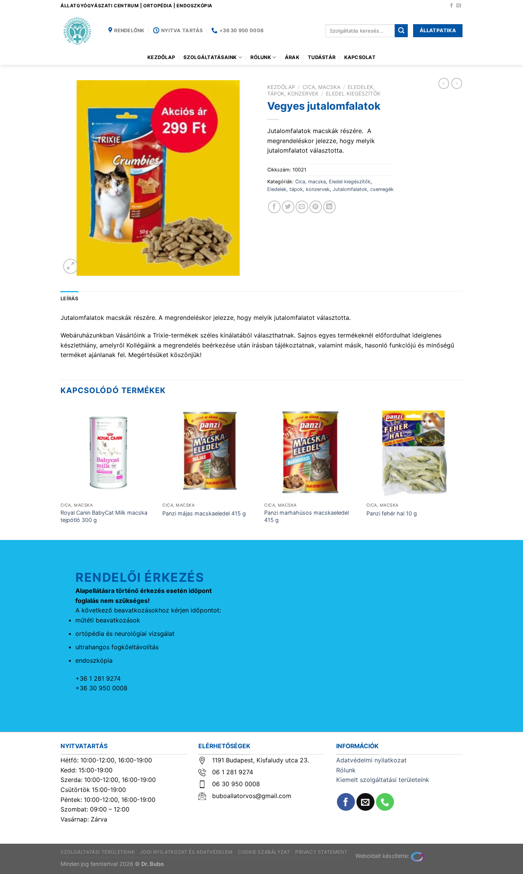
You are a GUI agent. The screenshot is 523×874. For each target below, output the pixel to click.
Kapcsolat (360, 57)
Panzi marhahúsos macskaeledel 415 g (306, 516)
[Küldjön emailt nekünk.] (458, 5)
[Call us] (385, 802)
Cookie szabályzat (264, 852)
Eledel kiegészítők (353, 94)
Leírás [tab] (69, 298)
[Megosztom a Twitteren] (288, 207)
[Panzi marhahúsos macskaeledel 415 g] (311, 452)
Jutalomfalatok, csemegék (363, 189)
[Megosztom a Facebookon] (274, 207)
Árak (292, 57)
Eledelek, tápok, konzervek (298, 189)
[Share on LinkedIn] (329, 207)
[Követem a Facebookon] (451, 5)
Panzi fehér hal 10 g (391, 513)
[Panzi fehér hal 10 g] (413, 452)
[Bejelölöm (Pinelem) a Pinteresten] (315, 207)
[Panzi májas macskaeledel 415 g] (209, 452)
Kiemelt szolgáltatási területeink (382, 779)
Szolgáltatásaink (210, 57)
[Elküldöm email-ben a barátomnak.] (302, 207)
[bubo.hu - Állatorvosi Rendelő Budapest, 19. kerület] (78, 31)
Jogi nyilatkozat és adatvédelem (186, 852)
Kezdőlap (161, 57)
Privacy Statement (321, 852)
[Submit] (401, 30)
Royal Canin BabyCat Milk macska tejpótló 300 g (103, 516)
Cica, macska (321, 87)
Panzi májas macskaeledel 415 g (204, 513)
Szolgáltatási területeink (97, 852)
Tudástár (321, 57)
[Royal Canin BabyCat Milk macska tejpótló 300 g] (107, 452)
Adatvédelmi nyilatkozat (371, 760)
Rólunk (260, 57)
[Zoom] (70, 266)
